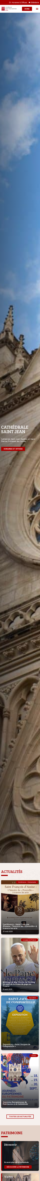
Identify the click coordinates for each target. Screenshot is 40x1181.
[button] (37, 9)
